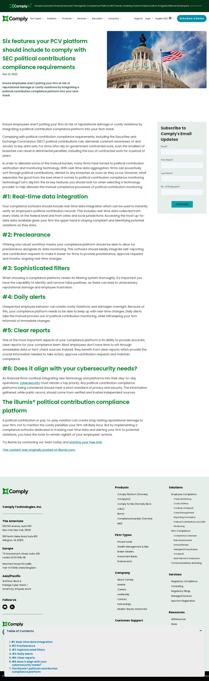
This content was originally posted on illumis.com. (38, 450)
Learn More (196, 5)
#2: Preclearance (23, 646)
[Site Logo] (16, 18)
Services (81, 18)
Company (113, 18)
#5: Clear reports (23, 657)
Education (97, 18)
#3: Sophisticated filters (28, 649)
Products (66, 18)
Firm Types (35, 18)
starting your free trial (85, 442)
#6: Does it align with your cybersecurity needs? (29, 663)
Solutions (51, 18)
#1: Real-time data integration (32, 642)
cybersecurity (30, 383)
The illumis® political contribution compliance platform (34, 670)
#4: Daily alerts (22, 654)
